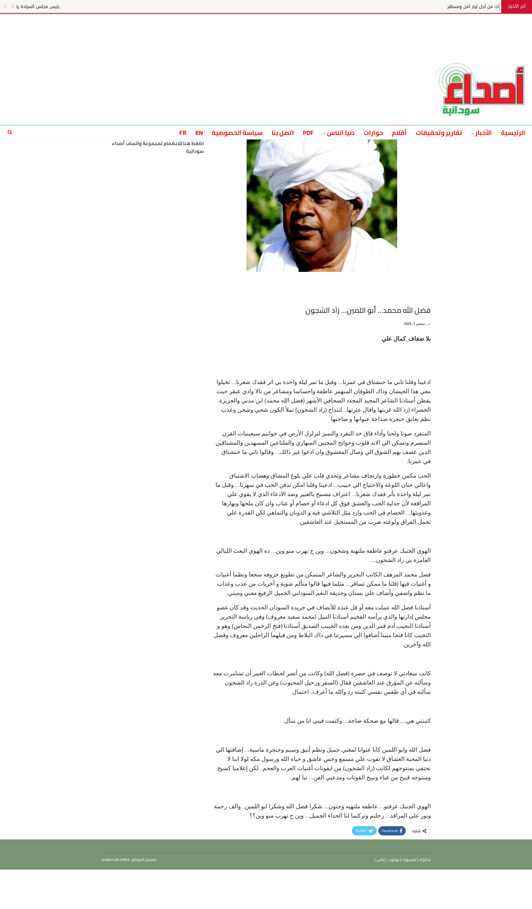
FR (183, 132)
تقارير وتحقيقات (439, 132)
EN (199, 132)
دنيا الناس (341, 132)
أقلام (399, 132)
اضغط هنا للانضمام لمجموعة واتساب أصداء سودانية (158, 147)
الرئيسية (513, 132)
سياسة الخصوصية (237, 132)
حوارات (373, 132)
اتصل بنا (283, 132)
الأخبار (483, 132)
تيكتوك (424, 859)
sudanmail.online (115, 859)
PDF (308, 132)
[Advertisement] (266, 28)
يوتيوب (392, 859)
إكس (380, 859)
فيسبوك (408, 859)
